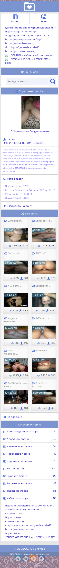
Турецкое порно (31, 490)
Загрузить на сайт (19, 205)
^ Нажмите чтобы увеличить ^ (31, 131)
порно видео (13, 533)
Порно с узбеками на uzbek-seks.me (29, 505)
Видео (15, 21)
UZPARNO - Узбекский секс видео (31, 55)
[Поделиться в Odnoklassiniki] (33, 558)
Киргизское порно (31, 461)
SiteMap (40, 548)
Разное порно (31, 468)
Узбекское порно (31, 498)
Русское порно (31, 475)
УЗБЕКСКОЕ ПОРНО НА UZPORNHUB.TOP (30, 537)
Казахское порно (31, 453)
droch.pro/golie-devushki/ (22, 47)
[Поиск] (52, 81)
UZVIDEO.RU (24, 548)
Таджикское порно (31, 483)
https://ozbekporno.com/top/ (23, 39)
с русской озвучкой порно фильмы (29, 35)
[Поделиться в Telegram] (18, 558)
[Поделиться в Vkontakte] (25, 558)
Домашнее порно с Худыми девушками (30, 27)
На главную (14, 416)
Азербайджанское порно (31, 431)
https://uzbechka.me (18, 43)
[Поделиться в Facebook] (41, 558)
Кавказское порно (31, 446)
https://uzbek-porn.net (19, 529)
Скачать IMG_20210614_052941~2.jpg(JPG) (24, 140)
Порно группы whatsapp (21, 31)
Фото (44, 21)
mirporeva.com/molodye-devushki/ (28, 525)
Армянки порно (15, 521)
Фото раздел (14, 178)
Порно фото (13, 517)
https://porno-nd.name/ (20, 51)
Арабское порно (31, 438)
